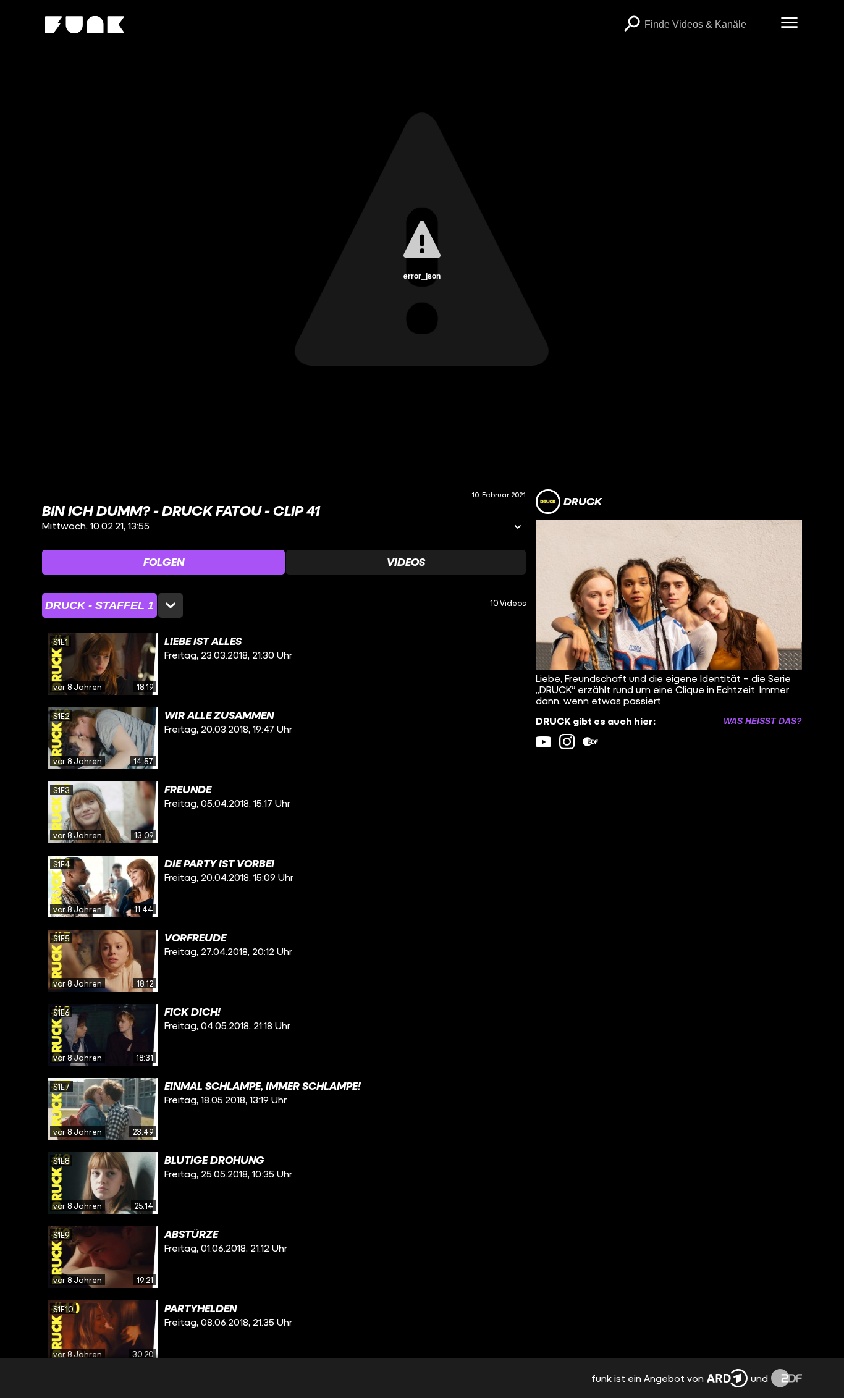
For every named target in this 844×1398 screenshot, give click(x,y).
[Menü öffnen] (789, 23)
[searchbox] (708, 24)
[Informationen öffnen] (518, 528)
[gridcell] (284, 664)
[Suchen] (632, 24)
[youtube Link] (543, 741)
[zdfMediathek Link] (590, 741)
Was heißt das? (763, 721)
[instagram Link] (567, 741)
